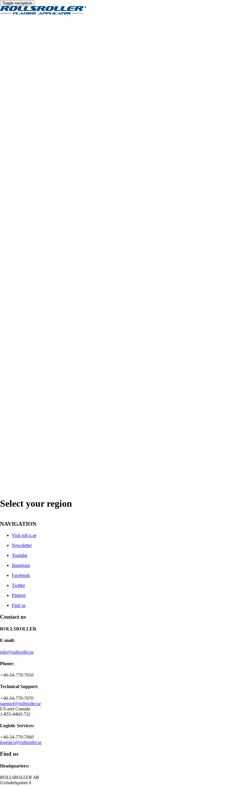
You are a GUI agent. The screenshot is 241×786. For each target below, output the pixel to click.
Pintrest (19, 595)
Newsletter (22, 545)
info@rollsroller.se (17, 652)
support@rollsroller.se (20, 703)
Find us (19, 605)
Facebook (21, 575)
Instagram (21, 565)
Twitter (18, 585)
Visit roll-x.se (24, 535)
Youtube (19, 555)
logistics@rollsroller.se (21, 742)
